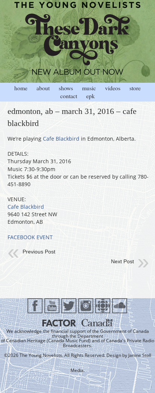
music (89, 88)
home (20, 88)
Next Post (122, 261)
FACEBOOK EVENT (30, 237)
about (43, 88)
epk (90, 96)
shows (66, 88)
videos (112, 88)
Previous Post (39, 252)
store (135, 88)
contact (68, 96)
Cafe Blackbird (61, 138)
